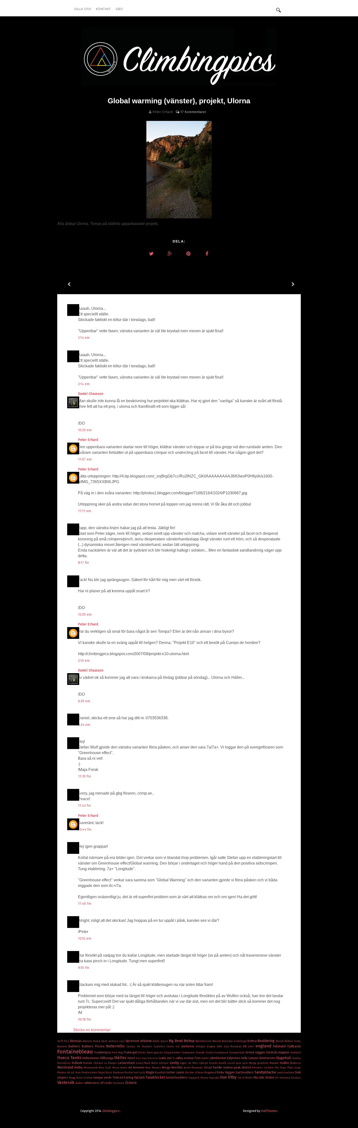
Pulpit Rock (105, 1072)
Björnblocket (204, 1041)
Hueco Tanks (69, 1057)
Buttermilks (116, 1046)
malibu (285, 1063)
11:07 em (85, 459)
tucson (140, 1077)
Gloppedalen (172, 1052)
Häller (121, 1057)
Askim (156, 1041)
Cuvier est (173, 1046)
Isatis (163, 1058)
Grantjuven (222, 1052)
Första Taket (146, 1052)
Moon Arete (120, 1067)
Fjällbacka (294, 1046)
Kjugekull (284, 1058)
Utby (232, 1077)
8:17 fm (83, 563)
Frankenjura (103, 1052)
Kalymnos (234, 1058)
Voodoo (296, 1077)
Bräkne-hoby (293, 1041)
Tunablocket (156, 1077)
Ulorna (204, 1077)
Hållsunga (107, 1058)
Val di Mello (245, 1077)
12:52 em (84, 938)
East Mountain (233, 1046)
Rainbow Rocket (123, 1072)
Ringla (150, 1072)
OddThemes (269, 1111)
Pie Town (281, 1067)
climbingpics (111, 1111)
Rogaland (210, 1072)
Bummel (62, 1046)
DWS (220, 1046)
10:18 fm (84, 1019)
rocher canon (175, 1072)
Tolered (118, 1077)
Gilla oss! (82, 9)
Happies (284, 1052)
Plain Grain (294, 1067)
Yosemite (119, 1083)
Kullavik (77, 1063)
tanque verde (103, 1077)
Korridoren (64, 1063)
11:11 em (84, 511)
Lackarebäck (127, 1063)
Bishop (190, 1041)
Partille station (223, 1067)
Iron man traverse (147, 1058)
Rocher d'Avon (194, 1072)
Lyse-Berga (250, 1063)
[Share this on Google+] (169, 254)
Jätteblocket (218, 1058)
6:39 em (84, 701)
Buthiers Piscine (94, 1046)
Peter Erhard (88, 440)
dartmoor (188, 1046)
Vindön (270, 1077)
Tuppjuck (194, 1077)
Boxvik (280, 1041)
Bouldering (266, 1041)
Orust (208, 1067)
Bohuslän (228, 1041)
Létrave (164, 1063)
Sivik (298, 1072)
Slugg (72, 1077)
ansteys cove (117, 1041)
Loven (231, 1063)
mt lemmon (137, 1067)
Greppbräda (237, 1052)
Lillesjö (204, 1063)
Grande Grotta (205, 1052)
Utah (224, 1077)
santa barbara (286, 1072)
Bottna (252, 1041)
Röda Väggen (226, 1072)
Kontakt (103, 9)
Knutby (296, 1058)
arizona (146, 1041)
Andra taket (100, 1041)
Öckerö (131, 1083)
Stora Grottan (85, 1077)
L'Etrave (99, 1063)
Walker (80, 1083)
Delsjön (201, 1046)
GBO (119, 9)
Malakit (275, 1063)
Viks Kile (259, 1077)
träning (129, 1077)
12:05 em (85, 615)
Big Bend (176, 1041)
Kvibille (88, 1063)
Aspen (164, 1041)
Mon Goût (105, 1067)
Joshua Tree (192, 1058)
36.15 (60, 1041)
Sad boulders (245, 1072)
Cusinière (159, 1046)
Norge (166, 1067)
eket (251, 1046)
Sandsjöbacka (265, 1072)
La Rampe (111, 1063)
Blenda (217, 1041)
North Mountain (194, 1067)
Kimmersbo (267, 1058)
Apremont (133, 1041)
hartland (296, 1052)
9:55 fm (83, 968)
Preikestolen (89, 1072)
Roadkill (160, 1072)
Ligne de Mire (189, 1063)
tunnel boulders (177, 1077)
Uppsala (214, 1077)
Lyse (239, 1063)
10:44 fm (84, 829)
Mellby (79, 1067)
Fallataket (280, 1046)
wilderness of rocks (99, 1083)
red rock (140, 1072)
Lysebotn (263, 1063)
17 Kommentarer (193, 112)
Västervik (66, 1082)
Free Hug (118, 1052)
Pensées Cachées (263, 1067)
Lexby (175, 1063)
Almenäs (76, 1041)
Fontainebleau (75, 1051)
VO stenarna (283, 1077)
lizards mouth (218, 1063)
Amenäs (88, 1041)
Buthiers (75, 1046)
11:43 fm (84, 806)
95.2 (67, 1041)
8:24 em (84, 725)
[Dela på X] (151, 254)
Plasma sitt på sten (69, 1072)
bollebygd (240, 1041)
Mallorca (295, 1063)
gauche (159, 1052)
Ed (245, 1046)
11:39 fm (84, 776)
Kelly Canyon (250, 1058)
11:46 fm (84, 904)
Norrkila (177, 1067)
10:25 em (85, 430)
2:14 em (84, 338)
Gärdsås (272, 1052)
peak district (243, 1067)
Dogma (212, 1046)
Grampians (188, 1052)
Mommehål (91, 1067)
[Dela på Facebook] (206, 254)
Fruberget (131, 1052)
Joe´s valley (175, 1058)
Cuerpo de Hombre (139, 1046)
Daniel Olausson (91, 394)
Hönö (132, 1058)
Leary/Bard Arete (147, 1063)
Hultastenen (91, 1058)
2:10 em (84, 661)
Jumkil (205, 1058)
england (264, 1045)
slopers (63, 1077)
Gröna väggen (255, 1052)
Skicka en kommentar (91, 1030)
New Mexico (153, 1067)
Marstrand (65, 1067)
